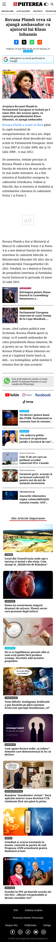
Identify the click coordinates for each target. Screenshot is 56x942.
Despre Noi (11, 925)
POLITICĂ (37, 11)
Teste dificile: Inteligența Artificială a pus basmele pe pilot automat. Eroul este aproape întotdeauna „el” (27, 704)
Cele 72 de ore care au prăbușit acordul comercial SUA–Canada (34, 460)
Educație (9, 888)
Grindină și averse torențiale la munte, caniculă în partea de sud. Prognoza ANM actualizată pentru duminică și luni (26, 847)
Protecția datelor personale (28, 917)
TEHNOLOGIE (11, 698)
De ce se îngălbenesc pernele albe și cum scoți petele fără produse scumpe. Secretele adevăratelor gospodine (27, 657)
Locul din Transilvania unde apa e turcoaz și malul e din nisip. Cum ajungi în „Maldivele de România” (26, 561)
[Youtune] (35, 932)
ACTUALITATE (23, 11)
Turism (8, 554)
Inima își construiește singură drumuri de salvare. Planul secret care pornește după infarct (26, 608)
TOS (16, 910)
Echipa (47, 925)
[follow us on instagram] (27, 395)
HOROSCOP (10, 744)
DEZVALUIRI (7, 11)
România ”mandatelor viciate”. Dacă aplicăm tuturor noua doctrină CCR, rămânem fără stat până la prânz (28, 798)
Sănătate (9, 601)
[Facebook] (12, 932)
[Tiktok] (28, 932)
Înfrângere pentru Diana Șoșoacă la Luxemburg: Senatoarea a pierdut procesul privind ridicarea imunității (35, 295)
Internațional (26, 308)
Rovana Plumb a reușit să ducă (22, 125)
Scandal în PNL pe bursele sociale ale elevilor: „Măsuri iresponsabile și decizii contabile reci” (28, 894)
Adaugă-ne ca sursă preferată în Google (27, 59)
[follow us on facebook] (43, 395)
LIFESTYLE (10, 648)
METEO (8, 838)
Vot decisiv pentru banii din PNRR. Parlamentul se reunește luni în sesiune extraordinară (35, 418)
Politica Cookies (33, 910)
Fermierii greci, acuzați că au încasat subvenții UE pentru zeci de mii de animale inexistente (35, 479)
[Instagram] (20, 932)
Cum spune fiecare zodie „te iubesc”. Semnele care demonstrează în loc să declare (28, 751)
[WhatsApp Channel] (43, 932)
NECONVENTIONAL (13, 791)
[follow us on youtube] (12, 395)
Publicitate (30, 925)
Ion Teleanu (41, 48)
